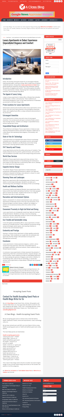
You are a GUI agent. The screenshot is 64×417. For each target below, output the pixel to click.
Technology (48, 272)
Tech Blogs (54, 267)
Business (45, 20)
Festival (47, 223)
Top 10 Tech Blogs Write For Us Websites (52, 106)
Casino (53, 195)
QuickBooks (48, 256)
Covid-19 (55, 208)
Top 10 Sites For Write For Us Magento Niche (52, 128)
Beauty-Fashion (49, 186)
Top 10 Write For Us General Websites (52, 122)
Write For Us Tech (26, 385)
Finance (31, 20)
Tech (38, 20)
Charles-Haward (54, 197)
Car (54, 193)
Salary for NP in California (8, 395)
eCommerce (54, 217)
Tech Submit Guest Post (13, 1)
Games (54, 228)
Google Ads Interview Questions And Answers (52, 91)
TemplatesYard (6, 414)
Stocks (54, 265)
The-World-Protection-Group (52, 274)
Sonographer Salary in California (10, 399)
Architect (48, 179)
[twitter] (55, 1)
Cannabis (48, 193)
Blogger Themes (10, 414)
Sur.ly (52, 51)
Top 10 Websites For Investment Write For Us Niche (52, 119)
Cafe (47, 190)
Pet (57, 252)
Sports (47, 265)
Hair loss (48, 232)
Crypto (47, 210)
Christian (48, 199)
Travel (54, 276)
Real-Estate (8, 37)
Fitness (47, 226)
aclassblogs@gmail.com (48, 383)
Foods (54, 226)
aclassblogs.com (50, 48)
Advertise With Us (26, 404)
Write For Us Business (27, 390)
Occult (47, 250)
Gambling (48, 228)
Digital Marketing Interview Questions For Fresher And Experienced (51, 87)
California (53, 190)
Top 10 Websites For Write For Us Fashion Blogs (53, 103)
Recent (48, 161)
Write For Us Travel (27, 383)
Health (17, 20)
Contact (6, 23)
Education (48, 219)
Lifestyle (53, 245)
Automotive (48, 184)
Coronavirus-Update (50, 206)
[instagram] (59, 1)
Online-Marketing (49, 252)
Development (48, 212)
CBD (46, 197)
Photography (49, 254)
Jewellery (48, 243)
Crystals (54, 210)
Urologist (48, 278)
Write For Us (25, 396)
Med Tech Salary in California (9, 389)
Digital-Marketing (49, 215)
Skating (54, 261)
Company (48, 201)
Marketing (48, 248)
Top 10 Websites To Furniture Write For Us (52, 116)
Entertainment (49, 221)
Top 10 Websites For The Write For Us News (53, 112)
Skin (47, 263)
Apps (54, 177)
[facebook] (57, 1)
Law (46, 245)
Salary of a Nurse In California (9, 397)
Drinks (47, 217)
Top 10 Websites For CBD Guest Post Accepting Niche (52, 131)
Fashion (24, 20)
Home (4, 20)
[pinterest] (61, 1)
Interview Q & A (53, 20)
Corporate (48, 208)
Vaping (55, 278)
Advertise (4, 1)
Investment (54, 241)
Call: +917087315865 (47, 1)
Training (48, 276)
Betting (47, 188)
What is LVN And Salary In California (10, 409)
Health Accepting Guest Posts (29, 388)
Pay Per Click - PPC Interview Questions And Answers (52, 83)
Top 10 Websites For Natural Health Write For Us (52, 125)
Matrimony (56, 248)
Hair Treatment (49, 234)
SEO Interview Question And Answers (51, 80)
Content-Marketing (50, 204)
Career (47, 195)
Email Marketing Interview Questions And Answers (51, 94)
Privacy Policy (25, 406)
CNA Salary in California (7, 383)
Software (53, 263)
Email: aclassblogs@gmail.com (35, 1)
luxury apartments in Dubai (29, 85)
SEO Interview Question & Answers (30, 398)
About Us (10, 20)
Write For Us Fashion (27, 392)
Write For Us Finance (11, 370)
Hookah (47, 241)
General (47, 230)
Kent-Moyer (55, 243)
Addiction (48, 177)
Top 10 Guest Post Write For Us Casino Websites (52, 109)
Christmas (55, 199)
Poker (56, 254)
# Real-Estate (8, 264)
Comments (58, 161)
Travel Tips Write (23, 1)
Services (47, 261)
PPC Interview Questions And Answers (31, 400)
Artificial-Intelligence (50, 182)
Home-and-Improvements (51, 239)
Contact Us (25, 402)
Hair (54, 230)
